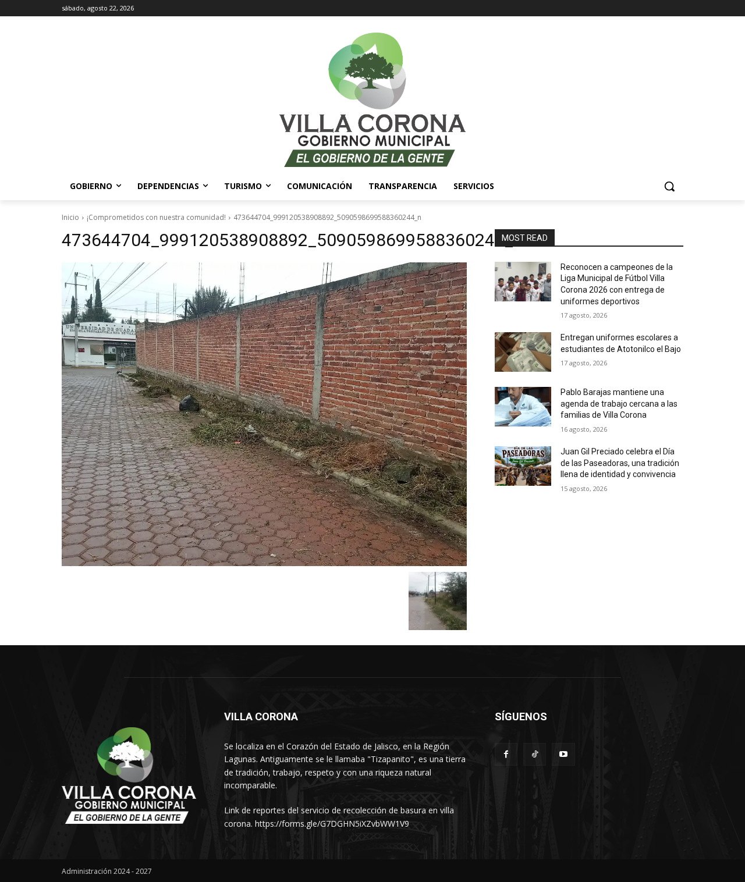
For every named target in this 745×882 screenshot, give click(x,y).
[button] (669, 186)
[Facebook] (506, 754)
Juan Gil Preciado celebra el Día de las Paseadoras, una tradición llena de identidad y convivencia (619, 463)
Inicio (70, 217)
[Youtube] (563, 754)
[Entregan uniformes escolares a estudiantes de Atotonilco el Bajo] (523, 352)
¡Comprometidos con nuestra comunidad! (156, 217)
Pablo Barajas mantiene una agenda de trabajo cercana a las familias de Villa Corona (618, 403)
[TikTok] (534, 754)
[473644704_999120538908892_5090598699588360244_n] (264, 414)
